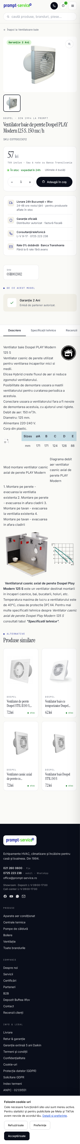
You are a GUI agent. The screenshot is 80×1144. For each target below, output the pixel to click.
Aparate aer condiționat (19, 916)
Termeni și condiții (15, 1051)
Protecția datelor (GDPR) (19, 1071)
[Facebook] (5, 896)
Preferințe (40, 1125)
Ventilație (9, 941)
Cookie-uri (10, 1064)
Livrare (8, 1032)
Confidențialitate (14, 1058)
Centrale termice (14, 922)
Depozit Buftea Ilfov (16, 999)
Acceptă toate (17, 1136)
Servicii (8, 974)
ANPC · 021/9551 (14, 1090)
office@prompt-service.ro (20, 878)
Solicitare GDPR (13, 1077)
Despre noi (10, 967)
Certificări (9, 980)
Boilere (7, 935)
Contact (8, 1006)
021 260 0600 (12, 868)
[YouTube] (11, 896)
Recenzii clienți (13, 1012)
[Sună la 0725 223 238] (54, 6)
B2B (6, 993)
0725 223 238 (12, 873)
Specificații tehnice (43, 330)
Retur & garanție (14, 1039)
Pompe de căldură (15, 928)
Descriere (14, 330)
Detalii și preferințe (54, 1115)
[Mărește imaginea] (69, 44)
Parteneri (9, 987)
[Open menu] (73, 6)
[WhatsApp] (17, 896)
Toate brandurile (14, 948)
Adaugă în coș (57, 182)
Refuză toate (16, 1125)
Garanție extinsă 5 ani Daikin (22, 1045)
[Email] (23, 896)
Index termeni (12, 1083)
